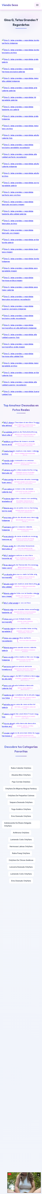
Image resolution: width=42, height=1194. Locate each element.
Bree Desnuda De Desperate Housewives (25, 568)
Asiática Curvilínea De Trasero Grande (25, 445)
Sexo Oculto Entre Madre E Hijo (25, 660)
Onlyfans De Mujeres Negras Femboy (21, 788)
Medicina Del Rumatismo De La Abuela (25, 698)
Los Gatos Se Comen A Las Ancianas (25, 492)
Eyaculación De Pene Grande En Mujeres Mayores (25, 540)
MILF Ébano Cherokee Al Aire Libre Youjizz (25, 426)
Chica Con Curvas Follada (25, 622)
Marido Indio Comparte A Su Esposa (25, 464)
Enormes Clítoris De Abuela (25, 521)
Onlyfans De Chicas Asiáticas (21, 860)
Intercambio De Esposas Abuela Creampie (25, 483)
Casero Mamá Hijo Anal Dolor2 (25, 717)
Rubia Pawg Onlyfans (21, 853)
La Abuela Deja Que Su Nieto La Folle (25, 577)
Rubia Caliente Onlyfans (21, 768)
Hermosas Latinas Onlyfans (21, 846)
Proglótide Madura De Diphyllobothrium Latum (25, 436)
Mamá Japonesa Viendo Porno (25, 651)
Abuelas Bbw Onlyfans (21, 775)
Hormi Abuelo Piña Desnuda (25, 727)
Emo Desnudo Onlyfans (21, 816)
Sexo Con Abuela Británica (25, 689)
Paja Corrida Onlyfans (21, 782)
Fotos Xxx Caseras (27, 640)
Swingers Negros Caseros (25, 530)
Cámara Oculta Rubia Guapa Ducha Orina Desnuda (25, 474)
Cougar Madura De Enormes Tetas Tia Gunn (25, 736)
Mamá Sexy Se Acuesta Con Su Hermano (25, 511)
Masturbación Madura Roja (25, 454)
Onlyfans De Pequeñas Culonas (21, 795)
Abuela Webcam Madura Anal (25, 587)
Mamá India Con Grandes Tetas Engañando (25, 613)
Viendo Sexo (10, 5)
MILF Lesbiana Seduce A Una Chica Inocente (25, 559)
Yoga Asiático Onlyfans (21, 809)
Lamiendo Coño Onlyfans (21, 839)
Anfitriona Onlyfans (21, 833)
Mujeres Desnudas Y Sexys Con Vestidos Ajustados (25, 502)
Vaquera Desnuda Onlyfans (21, 802)
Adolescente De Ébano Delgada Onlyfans (17, 824)
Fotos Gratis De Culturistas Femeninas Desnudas (25, 550)
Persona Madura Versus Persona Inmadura (25, 669)
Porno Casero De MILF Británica (25, 679)
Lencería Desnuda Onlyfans (21, 867)
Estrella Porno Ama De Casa (25, 707)
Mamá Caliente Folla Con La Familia (25, 596)
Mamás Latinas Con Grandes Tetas (25, 632)
